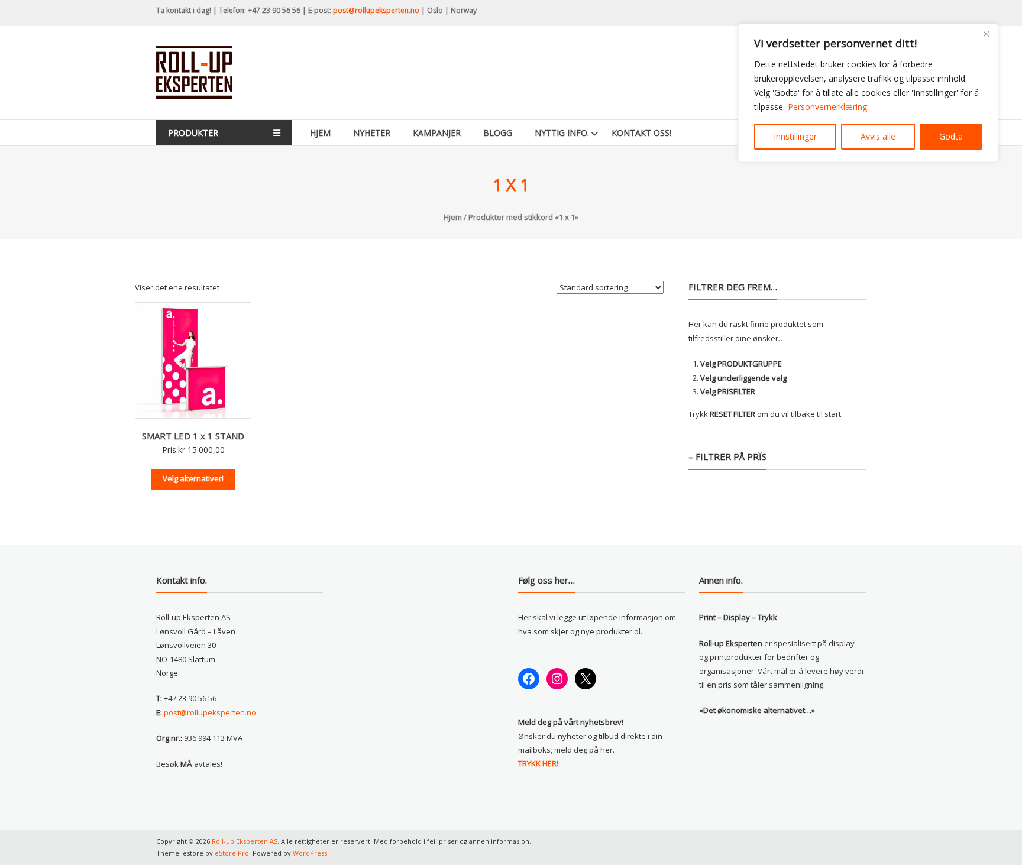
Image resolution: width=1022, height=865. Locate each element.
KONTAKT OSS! (641, 132)
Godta (951, 136)
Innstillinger (795, 136)
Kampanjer (437, 132)
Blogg (497, 132)
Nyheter (371, 132)
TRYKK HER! (538, 763)
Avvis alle (878, 136)
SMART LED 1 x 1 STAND (193, 436)
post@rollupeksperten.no (376, 10)
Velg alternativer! (193, 478)
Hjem (320, 132)
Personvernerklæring (827, 106)
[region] (868, 93)
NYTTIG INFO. (562, 132)
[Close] (986, 34)
